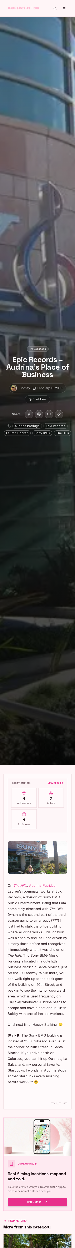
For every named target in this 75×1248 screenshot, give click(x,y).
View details (55, 783)
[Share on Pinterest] (39, 414)
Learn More (34, 1202)
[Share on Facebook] (29, 414)
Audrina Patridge (42, 885)
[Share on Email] (49, 414)
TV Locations (37, 348)
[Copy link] (59, 414)
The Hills (20, 885)
